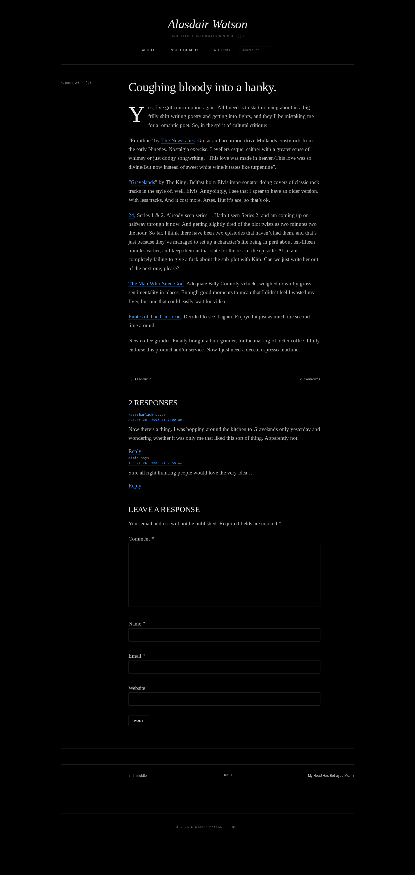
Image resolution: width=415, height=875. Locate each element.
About (148, 49)
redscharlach (140, 415)
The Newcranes (178, 140)
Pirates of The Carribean (154, 317)
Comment (141, 539)
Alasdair (143, 379)
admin (133, 458)
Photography (184, 49)
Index (227, 775)
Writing (221, 49)
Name (136, 624)
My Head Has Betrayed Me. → (331, 775)
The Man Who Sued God (156, 283)
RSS (235, 827)
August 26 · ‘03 (76, 83)
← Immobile (137, 775)
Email (136, 656)
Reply (134, 451)
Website (136, 688)
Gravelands (143, 182)
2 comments (310, 379)
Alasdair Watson (207, 24)
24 (131, 215)
